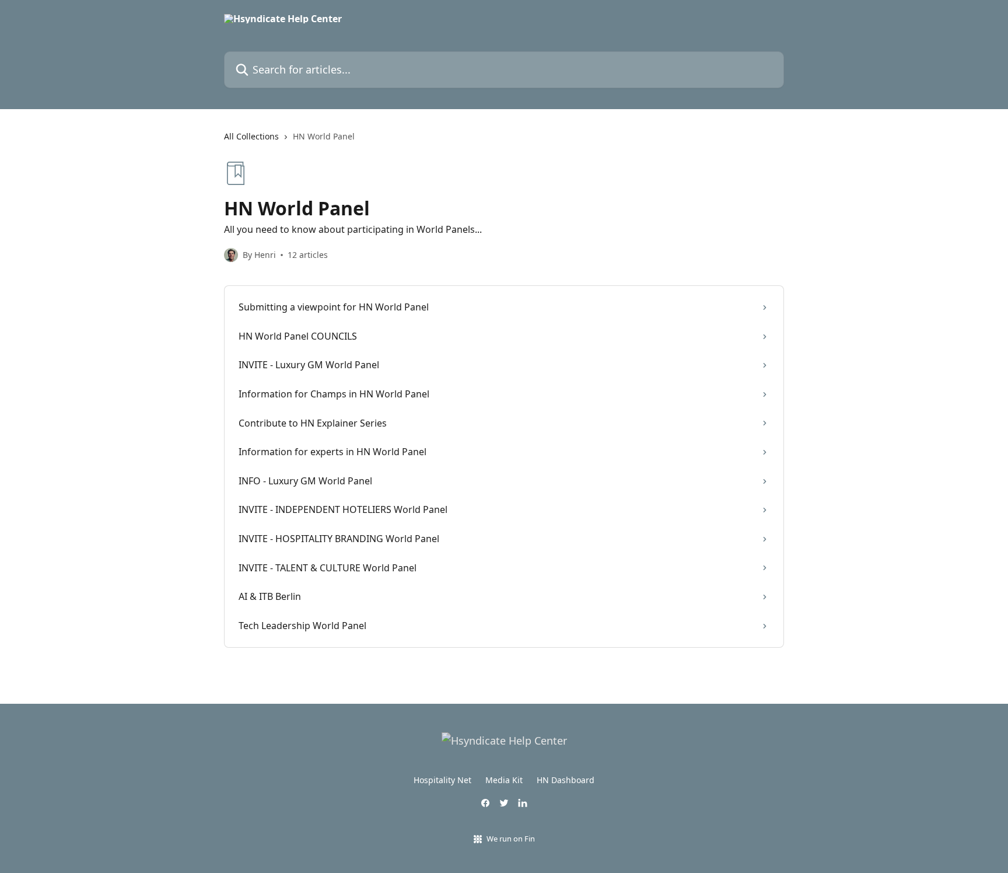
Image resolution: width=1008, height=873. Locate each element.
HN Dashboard (565, 779)
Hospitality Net (442, 779)
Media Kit (504, 779)
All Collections (251, 136)
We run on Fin (511, 838)
